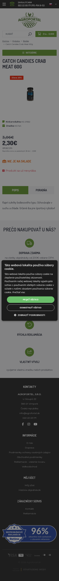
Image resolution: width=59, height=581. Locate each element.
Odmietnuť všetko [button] (30, 307)
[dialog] (29, 290)
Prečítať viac (18, 292)
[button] (29, 315)
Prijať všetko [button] (30, 299)
